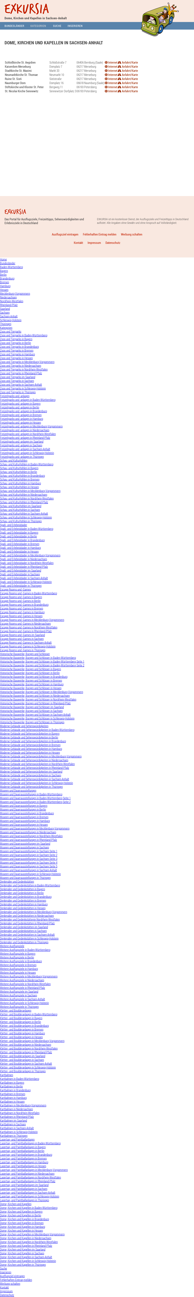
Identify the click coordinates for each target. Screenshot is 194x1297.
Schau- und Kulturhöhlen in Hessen (19, 487)
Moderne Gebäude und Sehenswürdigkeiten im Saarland (31, 771)
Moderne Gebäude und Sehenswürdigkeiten (24, 726)
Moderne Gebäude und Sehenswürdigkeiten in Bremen (30, 745)
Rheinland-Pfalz (9, 305)
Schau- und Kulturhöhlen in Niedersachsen (23, 495)
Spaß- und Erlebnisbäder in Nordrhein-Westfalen (27, 563)
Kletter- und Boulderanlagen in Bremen (21, 1029)
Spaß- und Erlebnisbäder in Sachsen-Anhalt (24, 578)
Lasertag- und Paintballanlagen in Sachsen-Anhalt (27, 1192)
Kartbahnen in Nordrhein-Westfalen (19, 1113)
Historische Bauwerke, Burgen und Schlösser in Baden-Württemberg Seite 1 (42, 661)
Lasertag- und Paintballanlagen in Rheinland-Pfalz (27, 1181)
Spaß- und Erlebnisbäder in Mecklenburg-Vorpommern (30, 555)
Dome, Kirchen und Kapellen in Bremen (21, 1223)
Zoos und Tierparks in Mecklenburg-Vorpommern (27, 362)
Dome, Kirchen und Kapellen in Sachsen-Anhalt (26, 1257)
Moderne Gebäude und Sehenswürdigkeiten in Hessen (30, 752)
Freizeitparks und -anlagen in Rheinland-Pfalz (25, 438)
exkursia (27, 9)
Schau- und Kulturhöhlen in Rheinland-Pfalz (24, 502)
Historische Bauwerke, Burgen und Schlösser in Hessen (30, 688)
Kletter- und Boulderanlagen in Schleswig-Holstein (28, 1067)
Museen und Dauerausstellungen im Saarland (25, 844)
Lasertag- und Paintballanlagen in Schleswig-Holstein (29, 1196)
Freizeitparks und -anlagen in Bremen (21, 415)
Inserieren (75, 26)
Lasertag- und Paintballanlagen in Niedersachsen (27, 1174)
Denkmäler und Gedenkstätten (17, 881)
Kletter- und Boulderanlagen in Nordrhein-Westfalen (29, 1048)
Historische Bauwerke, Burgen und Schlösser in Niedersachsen (35, 696)
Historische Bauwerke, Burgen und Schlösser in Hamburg (32, 684)
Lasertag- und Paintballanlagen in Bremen (23, 1158)
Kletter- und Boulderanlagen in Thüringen (23, 1071)
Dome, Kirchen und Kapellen (15, 1204)
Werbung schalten (131, 234)
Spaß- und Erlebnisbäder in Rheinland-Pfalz (24, 567)
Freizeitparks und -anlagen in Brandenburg (23, 411)
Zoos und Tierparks (10, 331)
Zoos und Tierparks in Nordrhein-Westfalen (24, 369)
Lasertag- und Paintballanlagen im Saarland (24, 1185)
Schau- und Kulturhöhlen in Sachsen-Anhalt (24, 513)
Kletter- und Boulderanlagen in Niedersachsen (25, 1045)
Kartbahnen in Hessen (12, 1101)
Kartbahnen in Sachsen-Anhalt (17, 1128)
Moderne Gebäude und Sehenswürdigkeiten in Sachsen (30, 775)
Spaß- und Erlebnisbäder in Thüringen (21, 586)
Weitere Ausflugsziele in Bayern (17, 954)
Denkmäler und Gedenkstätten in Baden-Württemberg (30, 885)
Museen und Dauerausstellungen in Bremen (24, 817)
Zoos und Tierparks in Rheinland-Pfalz (21, 373)
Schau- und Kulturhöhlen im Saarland (20, 506)
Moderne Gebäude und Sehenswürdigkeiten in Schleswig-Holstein (36, 783)
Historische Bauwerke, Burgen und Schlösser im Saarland (32, 707)
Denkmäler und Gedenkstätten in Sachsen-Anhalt (27, 935)
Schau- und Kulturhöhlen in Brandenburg (22, 476)
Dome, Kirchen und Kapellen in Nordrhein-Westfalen (29, 1242)
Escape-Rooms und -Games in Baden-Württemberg (28, 593)
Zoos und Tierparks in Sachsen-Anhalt (21, 385)
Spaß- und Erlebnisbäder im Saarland (20, 570)
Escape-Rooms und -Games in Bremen (21, 608)
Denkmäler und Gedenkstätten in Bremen (23, 900)
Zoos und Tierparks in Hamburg (17, 354)
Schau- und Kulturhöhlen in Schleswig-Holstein (26, 517)
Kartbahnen (6, 1075)
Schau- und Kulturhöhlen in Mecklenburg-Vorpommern (30, 491)
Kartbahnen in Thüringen (13, 1136)
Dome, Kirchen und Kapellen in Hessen (21, 1230)
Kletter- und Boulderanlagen (15, 1010)
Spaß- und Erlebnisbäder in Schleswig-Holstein (26, 582)
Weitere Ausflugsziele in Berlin (17, 957)
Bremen (4, 282)
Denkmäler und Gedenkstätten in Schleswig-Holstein (29, 938)
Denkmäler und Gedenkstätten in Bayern (22, 889)
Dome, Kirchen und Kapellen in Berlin (20, 1215)
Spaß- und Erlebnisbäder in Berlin (18, 536)
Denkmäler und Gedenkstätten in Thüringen (24, 942)
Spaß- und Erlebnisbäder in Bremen (19, 544)
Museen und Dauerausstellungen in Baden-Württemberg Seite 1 (35, 798)
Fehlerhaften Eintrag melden (99, 234)
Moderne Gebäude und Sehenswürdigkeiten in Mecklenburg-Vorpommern (41, 756)
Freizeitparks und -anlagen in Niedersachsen (24, 430)
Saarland (5, 309)
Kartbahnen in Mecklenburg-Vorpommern (23, 1105)
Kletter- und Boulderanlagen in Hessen (21, 1037)
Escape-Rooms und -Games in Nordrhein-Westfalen (28, 627)
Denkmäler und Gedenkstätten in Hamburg (24, 904)
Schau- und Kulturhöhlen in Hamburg (20, 483)
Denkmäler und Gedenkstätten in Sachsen (23, 931)
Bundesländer (14, 26)
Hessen (4, 290)
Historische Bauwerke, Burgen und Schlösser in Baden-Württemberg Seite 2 (42, 665)
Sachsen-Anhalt (9, 316)
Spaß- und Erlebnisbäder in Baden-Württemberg (26, 529)
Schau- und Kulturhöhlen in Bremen (19, 479)
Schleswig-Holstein (10, 320)
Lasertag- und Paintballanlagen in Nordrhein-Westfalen (30, 1177)
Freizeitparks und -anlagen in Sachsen (21, 445)
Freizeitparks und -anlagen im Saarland (21, 441)
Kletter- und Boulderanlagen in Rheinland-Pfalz (26, 1052)
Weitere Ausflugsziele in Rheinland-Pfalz (22, 988)
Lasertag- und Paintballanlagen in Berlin (22, 1151)
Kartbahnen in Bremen (12, 1094)
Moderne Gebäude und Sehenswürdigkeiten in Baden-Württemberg (37, 730)
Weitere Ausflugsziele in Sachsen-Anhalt (22, 999)
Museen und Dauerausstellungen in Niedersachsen (28, 832)
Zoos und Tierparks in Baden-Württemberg (23, 335)
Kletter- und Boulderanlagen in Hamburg (22, 1033)
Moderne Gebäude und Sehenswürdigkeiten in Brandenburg (33, 741)
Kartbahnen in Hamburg (13, 1098)
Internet (112, 62)
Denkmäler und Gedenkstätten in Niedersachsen (27, 916)
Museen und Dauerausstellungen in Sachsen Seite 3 (28, 859)
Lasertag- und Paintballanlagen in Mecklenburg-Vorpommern (34, 1170)
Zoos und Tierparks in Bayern (16, 339)
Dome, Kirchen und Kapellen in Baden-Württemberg (28, 1208)
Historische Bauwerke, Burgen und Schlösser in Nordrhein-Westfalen (38, 699)
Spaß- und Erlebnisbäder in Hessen (19, 551)
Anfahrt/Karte (129, 62)
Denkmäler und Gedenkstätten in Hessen (22, 908)
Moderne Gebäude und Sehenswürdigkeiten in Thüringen (31, 787)
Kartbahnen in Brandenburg (15, 1090)
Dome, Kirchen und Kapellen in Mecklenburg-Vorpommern (32, 1234)
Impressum (94, 243)
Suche (57, 26)
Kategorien (38, 26)
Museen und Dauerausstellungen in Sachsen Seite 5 (28, 866)
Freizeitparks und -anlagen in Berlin (19, 407)
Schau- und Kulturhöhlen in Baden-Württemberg (26, 464)
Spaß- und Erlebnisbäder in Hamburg (20, 548)
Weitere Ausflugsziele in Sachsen (18, 995)
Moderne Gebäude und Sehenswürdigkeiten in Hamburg (31, 749)
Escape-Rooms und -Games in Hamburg (22, 612)
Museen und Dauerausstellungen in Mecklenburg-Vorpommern (34, 828)
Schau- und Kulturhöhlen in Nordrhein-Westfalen (27, 498)
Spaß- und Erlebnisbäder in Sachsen (20, 574)
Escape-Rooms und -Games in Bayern (21, 597)
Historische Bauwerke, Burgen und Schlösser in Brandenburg (33, 677)
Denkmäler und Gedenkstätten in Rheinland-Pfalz (27, 923)
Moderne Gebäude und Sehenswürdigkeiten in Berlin (29, 737)
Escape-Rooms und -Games (15, 589)
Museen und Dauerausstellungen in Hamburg (25, 821)
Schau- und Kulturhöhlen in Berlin (18, 472)
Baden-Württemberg (11, 267)
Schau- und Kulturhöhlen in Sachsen (20, 510)
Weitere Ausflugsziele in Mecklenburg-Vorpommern (28, 976)
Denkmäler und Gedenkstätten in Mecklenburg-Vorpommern (33, 912)
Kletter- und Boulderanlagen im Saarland (22, 1056)
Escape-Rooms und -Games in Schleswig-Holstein (27, 646)
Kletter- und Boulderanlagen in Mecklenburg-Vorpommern (32, 1041)
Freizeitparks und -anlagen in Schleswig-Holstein (27, 453)
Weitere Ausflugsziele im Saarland (19, 991)
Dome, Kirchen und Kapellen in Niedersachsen (25, 1238)
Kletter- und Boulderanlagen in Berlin (20, 1022)
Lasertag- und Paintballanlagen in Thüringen (24, 1200)
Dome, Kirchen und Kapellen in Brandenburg (24, 1219)
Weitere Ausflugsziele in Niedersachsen (22, 980)
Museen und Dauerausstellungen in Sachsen (24, 847)
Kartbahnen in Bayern (12, 1082)
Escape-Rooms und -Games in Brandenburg (24, 605)
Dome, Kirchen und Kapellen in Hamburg (22, 1227)
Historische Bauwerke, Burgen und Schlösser (25, 654)
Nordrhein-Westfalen (11, 301)
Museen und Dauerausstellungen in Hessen (24, 825)
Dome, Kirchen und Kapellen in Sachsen (22, 1253)
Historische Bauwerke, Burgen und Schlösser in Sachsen (31, 711)
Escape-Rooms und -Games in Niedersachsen (25, 623)
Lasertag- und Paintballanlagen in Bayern (23, 1147)
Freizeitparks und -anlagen (14, 396)
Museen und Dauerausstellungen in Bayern (23, 806)
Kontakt (78, 243)
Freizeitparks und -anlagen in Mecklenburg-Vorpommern (31, 426)
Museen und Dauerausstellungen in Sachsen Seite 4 (28, 862)
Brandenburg (7, 278)
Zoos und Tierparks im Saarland (17, 377)
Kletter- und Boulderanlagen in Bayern (21, 1018)
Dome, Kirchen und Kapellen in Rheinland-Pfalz (26, 1246)
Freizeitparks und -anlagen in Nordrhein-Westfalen (28, 434)
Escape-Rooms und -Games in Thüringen (22, 650)
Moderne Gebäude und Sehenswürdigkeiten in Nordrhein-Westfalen (37, 764)
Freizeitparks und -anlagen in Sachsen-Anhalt (25, 449)
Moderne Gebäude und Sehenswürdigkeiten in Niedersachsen (34, 760)
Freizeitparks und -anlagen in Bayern (20, 403)
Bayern (4, 271)
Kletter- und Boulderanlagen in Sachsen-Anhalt (26, 1064)
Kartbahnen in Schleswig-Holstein (19, 1132)
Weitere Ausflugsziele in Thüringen (19, 1007)
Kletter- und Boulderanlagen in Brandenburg (24, 1026)
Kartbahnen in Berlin (11, 1086)
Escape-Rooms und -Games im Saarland (22, 635)
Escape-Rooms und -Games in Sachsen (22, 639)
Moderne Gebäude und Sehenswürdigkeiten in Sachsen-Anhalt (34, 779)
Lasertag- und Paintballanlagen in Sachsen (23, 1189)
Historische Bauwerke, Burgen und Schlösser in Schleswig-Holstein (37, 718)
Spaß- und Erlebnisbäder (13, 525)
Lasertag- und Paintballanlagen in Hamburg (24, 1162)
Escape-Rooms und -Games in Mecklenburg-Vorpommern (32, 620)
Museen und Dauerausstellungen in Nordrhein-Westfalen (31, 836)
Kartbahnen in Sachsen (13, 1124)
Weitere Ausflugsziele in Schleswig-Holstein (24, 1003)
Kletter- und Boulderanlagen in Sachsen (22, 1060)
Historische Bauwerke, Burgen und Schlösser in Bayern (30, 669)
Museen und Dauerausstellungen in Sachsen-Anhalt (28, 870)
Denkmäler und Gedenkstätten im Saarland (24, 927)
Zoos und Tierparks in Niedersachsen (20, 366)
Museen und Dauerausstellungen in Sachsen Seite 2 (28, 855)
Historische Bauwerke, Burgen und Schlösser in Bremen (31, 680)
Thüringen (5, 324)
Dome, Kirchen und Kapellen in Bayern (21, 1211)
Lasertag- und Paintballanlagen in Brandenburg (26, 1155)
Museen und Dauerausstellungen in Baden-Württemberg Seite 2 (35, 802)
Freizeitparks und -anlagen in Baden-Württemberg (27, 400)
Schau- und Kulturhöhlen (13, 460)
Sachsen (5, 312)
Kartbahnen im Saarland (13, 1120)
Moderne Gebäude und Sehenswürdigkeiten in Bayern (29, 733)
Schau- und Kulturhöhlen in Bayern (19, 468)
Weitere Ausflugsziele (12, 946)
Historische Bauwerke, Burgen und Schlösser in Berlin (30, 673)
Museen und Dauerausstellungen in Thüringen (25, 878)
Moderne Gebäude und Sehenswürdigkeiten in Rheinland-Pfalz (34, 768)
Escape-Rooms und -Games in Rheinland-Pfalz (26, 631)
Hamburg (5, 286)
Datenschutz (112, 243)
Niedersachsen (8, 297)
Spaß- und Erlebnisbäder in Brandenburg (22, 540)
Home (3, 259)
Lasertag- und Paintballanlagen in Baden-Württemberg (30, 1143)
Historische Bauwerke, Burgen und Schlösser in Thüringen (32, 722)
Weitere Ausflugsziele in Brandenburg (21, 961)
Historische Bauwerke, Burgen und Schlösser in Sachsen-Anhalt (35, 715)
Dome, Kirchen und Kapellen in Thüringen (23, 1265)
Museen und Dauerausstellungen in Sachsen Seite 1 (28, 851)
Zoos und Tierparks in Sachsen (17, 381)
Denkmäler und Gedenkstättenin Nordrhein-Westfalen (30, 919)
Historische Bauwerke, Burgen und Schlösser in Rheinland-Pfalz (35, 703)
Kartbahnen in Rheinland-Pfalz (17, 1117)
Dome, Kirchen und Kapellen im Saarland (22, 1249)
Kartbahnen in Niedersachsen (16, 1109)
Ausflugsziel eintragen (65, 234)
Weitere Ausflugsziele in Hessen (18, 972)
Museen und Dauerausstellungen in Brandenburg (27, 813)
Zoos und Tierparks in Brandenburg (19, 347)
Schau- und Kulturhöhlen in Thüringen (21, 521)
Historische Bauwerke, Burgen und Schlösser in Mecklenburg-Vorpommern (41, 692)
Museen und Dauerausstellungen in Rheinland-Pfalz (28, 840)
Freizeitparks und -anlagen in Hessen (20, 422)
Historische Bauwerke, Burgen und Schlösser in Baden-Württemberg (38, 658)
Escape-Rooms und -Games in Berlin (20, 601)
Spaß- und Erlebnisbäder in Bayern (19, 532)
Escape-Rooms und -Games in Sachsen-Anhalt (26, 642)
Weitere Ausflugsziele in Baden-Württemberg (25, 950)
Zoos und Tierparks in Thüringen (18, 392)
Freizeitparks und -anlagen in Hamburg (21, 419)
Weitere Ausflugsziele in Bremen (18, 965)
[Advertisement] (97, 54)
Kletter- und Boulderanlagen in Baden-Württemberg (28, 1014)
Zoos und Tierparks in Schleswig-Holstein (23, 388)
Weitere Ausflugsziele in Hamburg (19, 969)
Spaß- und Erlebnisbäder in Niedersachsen (23, 559)
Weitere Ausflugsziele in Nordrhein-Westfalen (25, 984)
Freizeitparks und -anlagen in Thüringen (22, 457)
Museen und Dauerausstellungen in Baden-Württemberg (31, 794)
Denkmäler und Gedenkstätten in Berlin (22, 893)
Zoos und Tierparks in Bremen (16, 350)
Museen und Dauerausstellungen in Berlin (23, 809)
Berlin (3, 275)
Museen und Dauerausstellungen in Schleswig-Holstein (30, 874)
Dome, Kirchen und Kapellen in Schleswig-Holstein (28, 1261)
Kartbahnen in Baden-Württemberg (19, 1079)
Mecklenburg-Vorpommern (15, 293)
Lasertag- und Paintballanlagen (17, 1139)
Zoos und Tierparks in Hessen (16, 358)
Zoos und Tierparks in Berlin (15, 343)
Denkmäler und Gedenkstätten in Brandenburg (26, 897)
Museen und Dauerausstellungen (18, 790)
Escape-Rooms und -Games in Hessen (21, 616)
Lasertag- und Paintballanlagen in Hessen (23, 1166)
